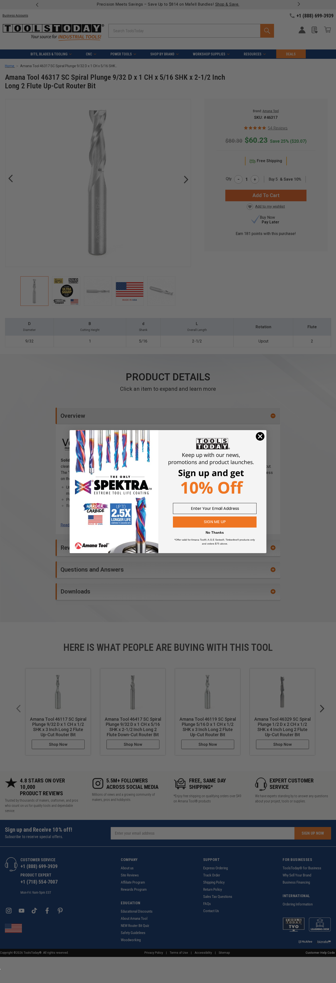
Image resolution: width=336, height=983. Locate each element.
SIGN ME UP (215, 522)
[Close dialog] (260, 436)
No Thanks (215, 532)
